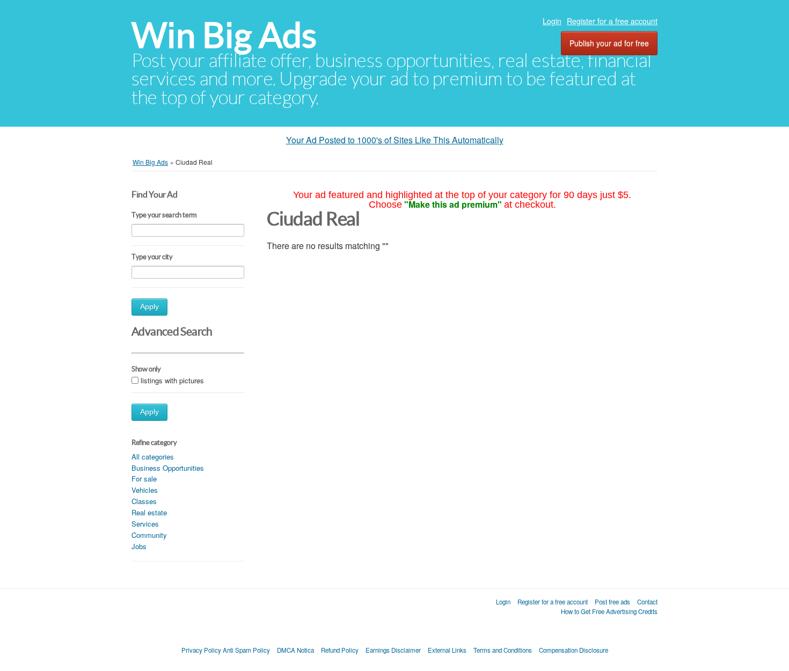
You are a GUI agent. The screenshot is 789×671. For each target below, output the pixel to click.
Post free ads (612, 601)
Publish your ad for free (609, 43)
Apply (149, 307)
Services (145, 524)
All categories (153, 456)
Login (552, 21)
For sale (144, 478)
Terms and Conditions (502, 650)
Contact (647, 601)
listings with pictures (172, 380)
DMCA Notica (295, 650)
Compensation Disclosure (573, 650)
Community (149, 535)
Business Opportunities (168, 468)
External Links (447, 650)
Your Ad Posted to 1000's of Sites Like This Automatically (394, 140)
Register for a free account (612, 21)
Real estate (149, 512)
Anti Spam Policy (246, 650)
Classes (144, 501)
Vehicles (145, 490)
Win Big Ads (224, 35)
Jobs (139, 546)
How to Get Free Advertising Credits (609, 611)
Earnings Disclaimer (393, 650)
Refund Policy (340, 650)
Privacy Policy (201, 650)
